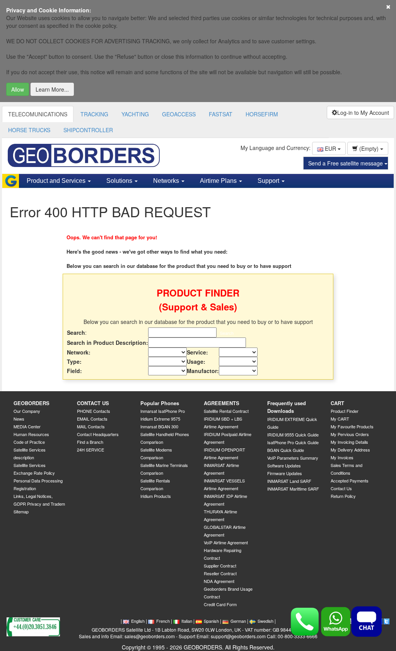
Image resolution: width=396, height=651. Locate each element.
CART (337, 403)
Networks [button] (167, 180)
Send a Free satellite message (346, 163)
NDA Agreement (219, 581)
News (19, 419)
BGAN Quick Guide (285, 450)
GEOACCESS (179, 114)
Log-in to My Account (363, 112)
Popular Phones (159, 403)
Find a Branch (90, 442)
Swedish (265, 621)
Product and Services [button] (57, 180)
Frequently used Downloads (286, 407)
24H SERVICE (90, 449)
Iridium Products (155, 496)
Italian (186, 621)
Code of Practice (29, 442)
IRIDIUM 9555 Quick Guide (293, 434)
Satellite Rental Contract (226, 411)
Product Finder (344, 411)
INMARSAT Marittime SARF (293, 489)
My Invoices (342, 457)
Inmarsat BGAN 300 (159, 426)
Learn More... (52, 89)
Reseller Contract (220, 573)
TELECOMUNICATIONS (37, 114)
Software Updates (284, 465)
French (163, 621)
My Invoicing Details (349, 442)
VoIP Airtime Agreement (226, 542)
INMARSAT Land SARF (289, 481)
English (138, 621)
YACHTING (135, 114)
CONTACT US (93, 403)
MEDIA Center (27, 426)
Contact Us (341, 488)
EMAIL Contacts (92, 419)
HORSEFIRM (262, 114)
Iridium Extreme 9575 (160, 419)
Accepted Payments (350, 480)
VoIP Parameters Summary (292, 458)
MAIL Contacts (91, 426)
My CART (340, 419)
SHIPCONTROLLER (88, 130)
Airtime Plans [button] (219, 180)
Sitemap (21, 511)
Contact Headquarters (98, 434)
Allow (17, 89)
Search (227, 333)
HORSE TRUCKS (29, 130)
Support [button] (269, 180)
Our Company (27, 411)
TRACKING (94, 114)
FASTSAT (220, 114)
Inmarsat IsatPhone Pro (162, 411)
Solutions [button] (120, 180)
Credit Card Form (220, 604)
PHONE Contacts (93, 411)
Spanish (211, 621)
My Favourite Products (352, 426)
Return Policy (343, 496)
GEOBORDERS (32, 403)
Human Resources (31, 434)
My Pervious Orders (350, 434)
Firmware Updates (284, 473)
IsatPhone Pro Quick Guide (293, 442)
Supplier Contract (220, 565)
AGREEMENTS (221, 403)
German (238, 621)
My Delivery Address (350, 449)
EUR (330, 148)
